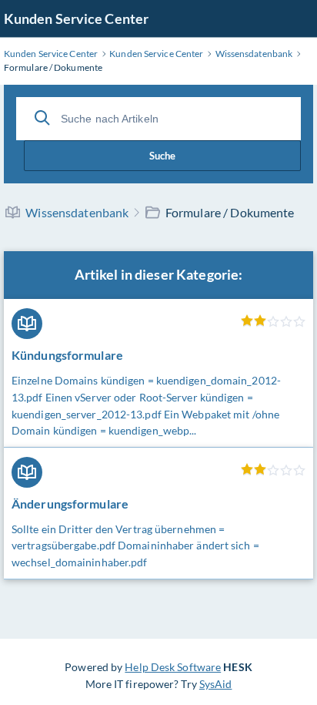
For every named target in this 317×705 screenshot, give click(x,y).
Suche (162, 155)
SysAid (215, 683)
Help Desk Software (173, 666)
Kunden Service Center (76, 18)
